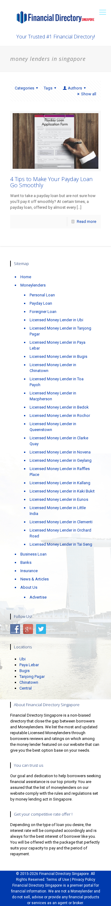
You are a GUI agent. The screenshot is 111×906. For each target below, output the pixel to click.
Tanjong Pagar (32, 676)
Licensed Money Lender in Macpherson (53, 396)
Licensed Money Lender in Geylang (61, 460)
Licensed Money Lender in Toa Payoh (57, 382)
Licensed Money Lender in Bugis (58, 356)
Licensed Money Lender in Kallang (60, 483)
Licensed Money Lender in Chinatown (53, 367)
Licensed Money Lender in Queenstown (53, 426)
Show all (88, 94)
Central (25, 688)
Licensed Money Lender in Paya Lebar (57, 345)
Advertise (38, 597)
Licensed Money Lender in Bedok (59, 407)
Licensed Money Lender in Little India (58, 510)
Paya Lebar (29, 665)
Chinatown (28, 682)
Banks (25, 562)
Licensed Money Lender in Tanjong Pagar (60, 331)
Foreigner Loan (43, 311)
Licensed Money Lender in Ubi (56, 320)
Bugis (24, 670)
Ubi (22, 659)
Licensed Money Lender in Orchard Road (60, 533)
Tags (48, 88)
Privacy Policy (83, 879)
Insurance (29, 570)
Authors (75, 88)
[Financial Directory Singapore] (55, 17)
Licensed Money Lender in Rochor (60, 415)
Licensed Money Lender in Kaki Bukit (62, 491)
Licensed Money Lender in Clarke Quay (59, 441)
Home (25, 277)
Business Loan (33, 554)
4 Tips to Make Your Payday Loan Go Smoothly (51, 182)
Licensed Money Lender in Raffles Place (60, 471)
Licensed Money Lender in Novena (60, 452)
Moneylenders (33, 285)
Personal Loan (42, 295)
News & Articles (34, 579)
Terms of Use (57, 879)
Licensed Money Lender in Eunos (59, 499)
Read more (86, 221)
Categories (24, 88)
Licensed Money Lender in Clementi (61, 522)
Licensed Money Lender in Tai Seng (61, 544)
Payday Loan (41, 303)
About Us (28, 587)
